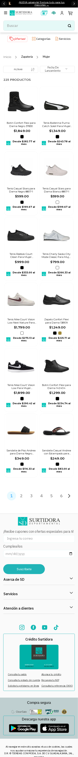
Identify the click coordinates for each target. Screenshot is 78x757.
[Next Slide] (74, 4)
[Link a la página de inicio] (7, 57)
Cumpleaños (12, 546)
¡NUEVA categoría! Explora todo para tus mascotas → (42, 4)
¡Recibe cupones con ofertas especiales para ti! (38, 531)
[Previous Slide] (4, 4)
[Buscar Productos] (69, 26)
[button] (6, 13)
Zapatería (27, 56)
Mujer (46, 56)
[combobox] (39, 25)
